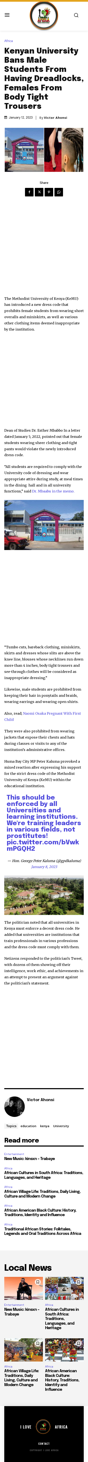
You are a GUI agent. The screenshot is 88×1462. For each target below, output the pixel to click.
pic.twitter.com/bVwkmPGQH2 (43, 845)
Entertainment (14, 1154)
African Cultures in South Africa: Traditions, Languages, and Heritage (62, 1319)
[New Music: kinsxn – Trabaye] (23, 1288)
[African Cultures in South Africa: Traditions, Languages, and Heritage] (64, 1288)
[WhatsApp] (58, 192)
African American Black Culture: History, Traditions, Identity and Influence (62, 1380)
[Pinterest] (49, 192)
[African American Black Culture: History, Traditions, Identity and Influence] (64, 1350)
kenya (44, 1126)
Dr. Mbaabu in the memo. (53, 491)
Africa (8, 41)
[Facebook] (29, 192)
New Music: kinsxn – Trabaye (29, 1159)
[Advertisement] (44, 250)
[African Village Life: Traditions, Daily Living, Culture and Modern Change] (23, 1350)
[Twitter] (39, 192)
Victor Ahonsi (55, 118)
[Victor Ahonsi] (14, 1106)
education (28, 1126)
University (61, 1126)
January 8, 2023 (44, 867)
